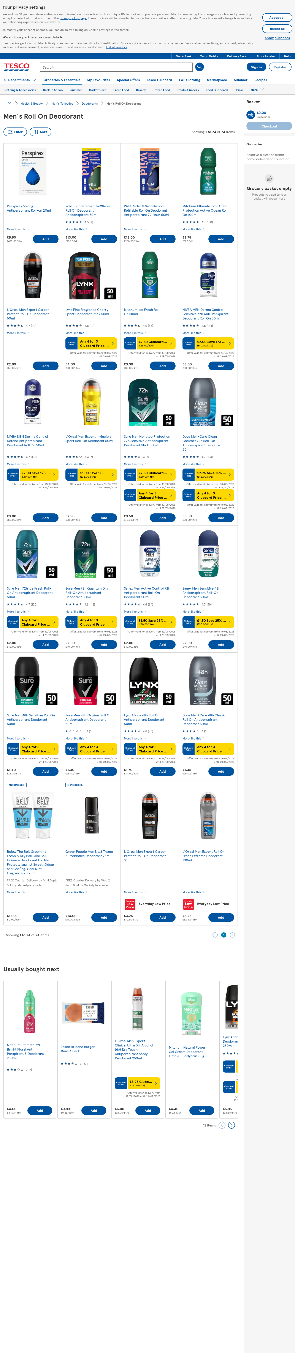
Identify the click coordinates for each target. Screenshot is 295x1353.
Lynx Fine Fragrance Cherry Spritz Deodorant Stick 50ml (87, 311)
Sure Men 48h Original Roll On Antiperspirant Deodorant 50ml (88, 719)
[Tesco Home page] (16, 67)
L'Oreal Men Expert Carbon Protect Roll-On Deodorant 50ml (28, 314)
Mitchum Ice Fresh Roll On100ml (141, 311)
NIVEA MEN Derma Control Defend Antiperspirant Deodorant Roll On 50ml (27, 440)
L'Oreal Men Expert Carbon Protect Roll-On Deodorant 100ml (145, 855)
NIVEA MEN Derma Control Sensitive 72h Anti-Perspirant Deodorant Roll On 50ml (205, 314)
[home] (9, 103)
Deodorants (90, 103)
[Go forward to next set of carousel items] (231, 1125)
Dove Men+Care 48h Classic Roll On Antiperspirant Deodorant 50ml (204, 719)
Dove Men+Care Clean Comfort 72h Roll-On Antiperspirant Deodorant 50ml (202, 443)
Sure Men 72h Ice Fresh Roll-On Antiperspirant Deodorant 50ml (30, 592)
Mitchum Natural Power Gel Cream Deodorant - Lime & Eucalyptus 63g (187, 1051)
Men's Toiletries (62, 103)
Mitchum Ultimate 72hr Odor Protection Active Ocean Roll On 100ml (204, 210)
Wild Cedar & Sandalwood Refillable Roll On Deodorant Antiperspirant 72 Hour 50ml (146, 210)
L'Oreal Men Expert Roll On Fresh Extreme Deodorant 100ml (203, 855)
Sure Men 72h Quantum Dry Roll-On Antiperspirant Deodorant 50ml (86, 592)
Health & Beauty (32, 103)
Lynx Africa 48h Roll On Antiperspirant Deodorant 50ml (144, 719)
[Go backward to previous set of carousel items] (222, 1125)
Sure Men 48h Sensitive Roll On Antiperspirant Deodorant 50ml (31, 719)
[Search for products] (199, 67)
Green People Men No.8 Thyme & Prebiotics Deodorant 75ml (89, 853)
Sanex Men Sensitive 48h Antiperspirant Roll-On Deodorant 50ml (201, 592)
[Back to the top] (149, 952)
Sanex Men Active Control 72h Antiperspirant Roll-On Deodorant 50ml (147, 592)
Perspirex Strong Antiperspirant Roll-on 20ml (29, 208)
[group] (29, 1049)
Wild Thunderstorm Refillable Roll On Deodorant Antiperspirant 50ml (87, 210)
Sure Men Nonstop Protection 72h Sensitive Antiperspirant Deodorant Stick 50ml (147, 440)
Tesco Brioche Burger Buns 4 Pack (78, 1048)
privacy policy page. (73, 18)
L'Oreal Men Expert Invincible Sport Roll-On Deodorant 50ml (89, 438)
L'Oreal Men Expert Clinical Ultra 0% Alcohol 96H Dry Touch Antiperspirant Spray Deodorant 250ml (134, 1049)
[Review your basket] (250, 114)
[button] (184, 56)
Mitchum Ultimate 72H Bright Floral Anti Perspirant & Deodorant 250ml (25, 1051)
